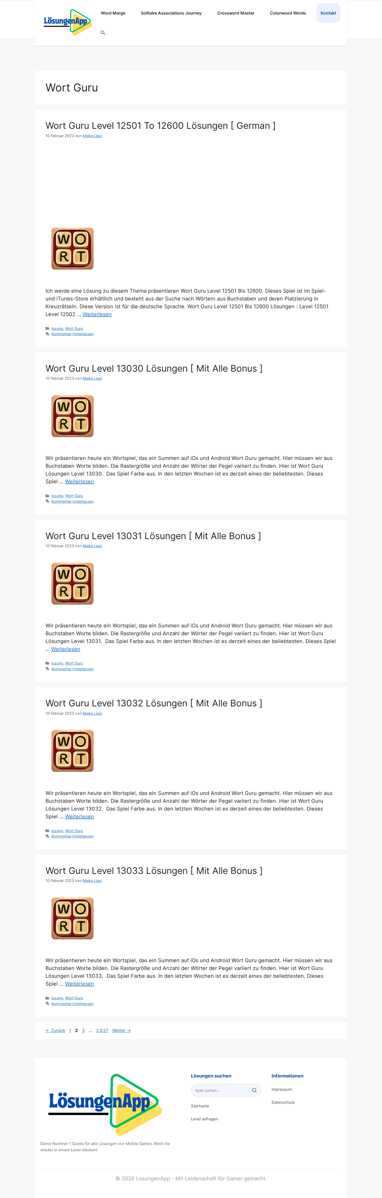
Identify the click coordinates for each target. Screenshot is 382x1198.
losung (57, 328)
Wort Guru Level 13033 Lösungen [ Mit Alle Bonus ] (154, 870)
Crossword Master (235, 13)
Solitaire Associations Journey (171, 13)
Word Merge (113, 13)
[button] (103, 33)
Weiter (121, 1030)
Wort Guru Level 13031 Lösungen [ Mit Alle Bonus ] (153, 535)
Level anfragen (204, 1118)
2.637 (102, 1030)
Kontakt (328, 13)
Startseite (200, 1105)
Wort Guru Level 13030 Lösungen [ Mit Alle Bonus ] (154, 368)
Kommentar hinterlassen (72, 334)
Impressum (282, 1089)
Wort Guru (74, 328)
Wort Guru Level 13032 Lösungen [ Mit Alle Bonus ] (154, 703)
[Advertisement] (191, 177)
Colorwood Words (288, 13)
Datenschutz (283, 1102)
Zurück (55, 1030)
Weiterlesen (97, 314)
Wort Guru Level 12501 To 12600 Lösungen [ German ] (160, 125)
